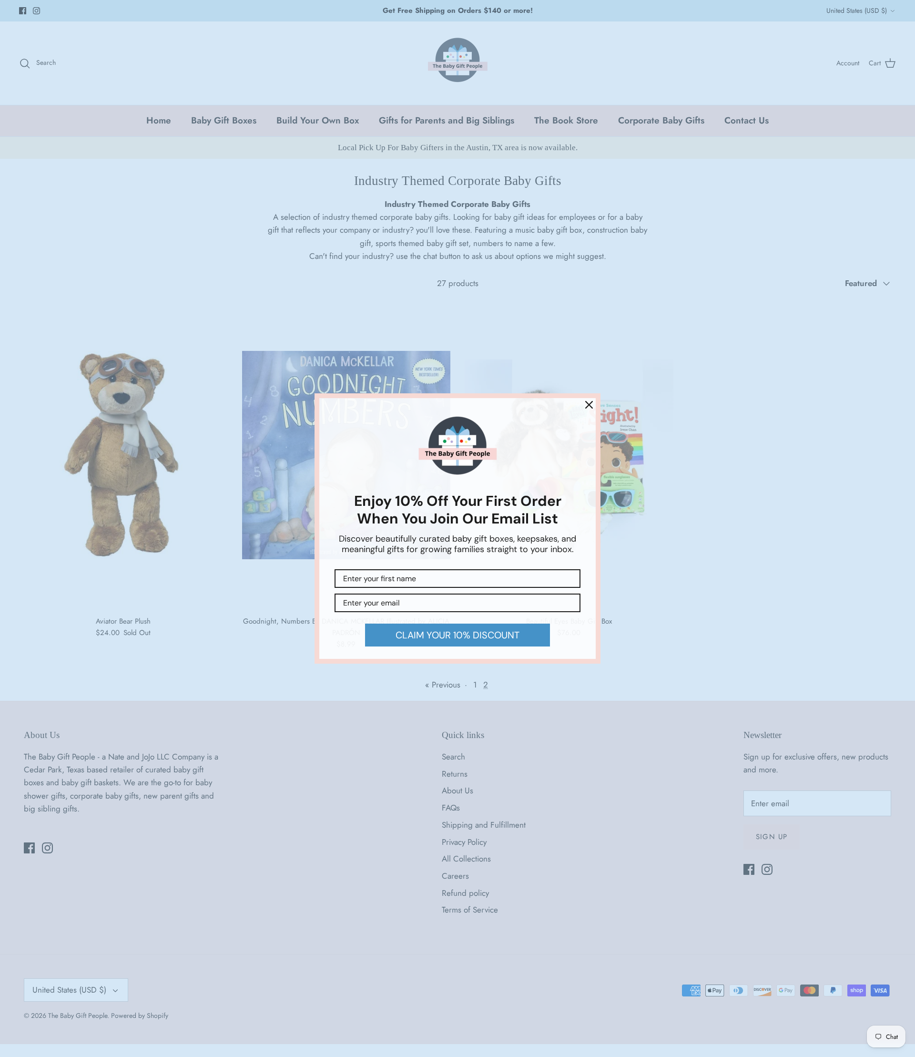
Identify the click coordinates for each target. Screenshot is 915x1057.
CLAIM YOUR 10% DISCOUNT (457, 635)
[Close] (589, 404)
